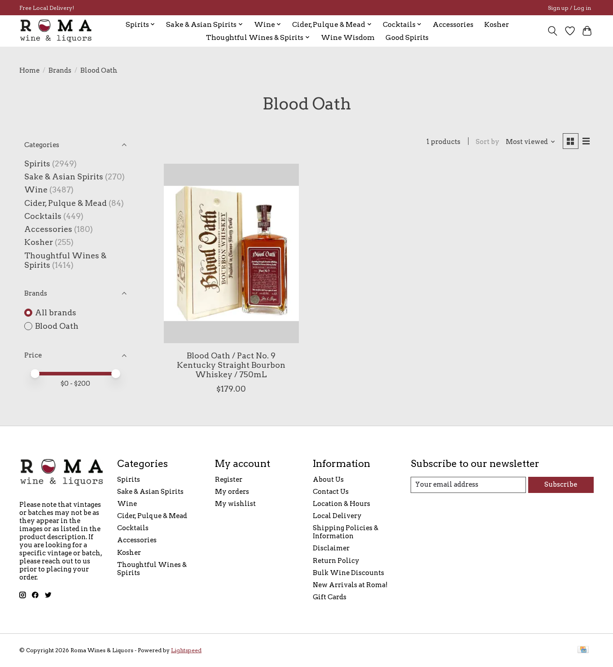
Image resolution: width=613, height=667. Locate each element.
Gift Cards (329, 597)
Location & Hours (341, 504)
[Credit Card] (583, 650)
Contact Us (331, 492)
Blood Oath (57, 326)
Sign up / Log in (569, 7)
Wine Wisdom (348, 37)
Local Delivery (337, 516)
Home (29, 70)
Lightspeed (186, 650)
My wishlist (235, 504)
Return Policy (336, 561)
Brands (59, 70)
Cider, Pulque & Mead (65, 203)
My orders (232, 492)
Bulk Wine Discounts (348, 573)
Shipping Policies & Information (345, 532)
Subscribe (560, 484)
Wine (36, 189)
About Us (328, 479)
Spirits (37, 163)
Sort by (487, 142)
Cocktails (42, 216)
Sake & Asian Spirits (63, 176)
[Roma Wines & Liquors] (56, 30)
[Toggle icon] (552, 31)
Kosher (496, 24)
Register (228, 479)
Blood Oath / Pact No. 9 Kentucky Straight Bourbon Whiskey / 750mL (231, 365)
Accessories (453, 24)
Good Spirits (407, 37)
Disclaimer (331, 548)
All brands (55, 312)
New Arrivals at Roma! (350, 585)
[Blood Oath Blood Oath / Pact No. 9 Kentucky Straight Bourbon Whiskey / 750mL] (231, 253)
